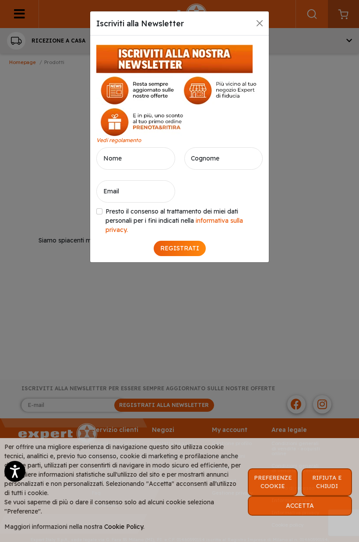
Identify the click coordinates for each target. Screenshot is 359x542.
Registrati (179, 248)
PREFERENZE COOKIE (273, 482)
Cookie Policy (123, 527)
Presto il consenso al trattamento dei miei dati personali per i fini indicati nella (174, 220)
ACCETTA (300, 506)
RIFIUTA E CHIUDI (326, 482)
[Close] (259, 23)
